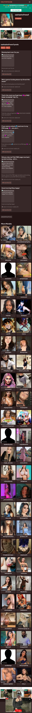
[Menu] (29, 2)
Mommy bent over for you (10, 52)
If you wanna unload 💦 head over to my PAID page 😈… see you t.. (15, 127)
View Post (6, 74)
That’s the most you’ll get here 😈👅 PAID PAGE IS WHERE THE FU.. (15, 96)
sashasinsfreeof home (6, 217)
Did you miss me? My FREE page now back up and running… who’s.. (16, 158)
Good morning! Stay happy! (10, 188)
